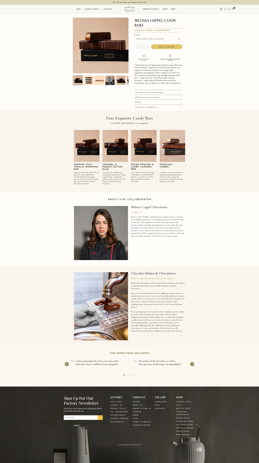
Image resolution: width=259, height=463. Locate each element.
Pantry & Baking (185, 428)
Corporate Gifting (150, 9)
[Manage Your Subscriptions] (221, 9)
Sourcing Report (142, 425)
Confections (182, 431)
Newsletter (161, 402)
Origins (136, 402)
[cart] (232, 9)
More (173, 9)
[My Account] (225, 9)
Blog (135, 418)
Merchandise (182, 435)
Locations (107, 9)
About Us (137, 405)
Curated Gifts (183, 402)
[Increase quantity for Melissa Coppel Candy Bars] (148, 46)
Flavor (137, 35)
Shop (78, 9)
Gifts (179, 405)
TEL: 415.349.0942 (119, 412)
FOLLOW (160, 397)
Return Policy (118, 415)
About (165, 9)
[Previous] (67, 364)
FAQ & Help (116, 402)
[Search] (229, 9)
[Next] (192, 364)
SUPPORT (116, 397)
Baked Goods (183, 418)
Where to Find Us (142, 408)
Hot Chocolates (184, 425)
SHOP (179, 397)
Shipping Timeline (119, 418)
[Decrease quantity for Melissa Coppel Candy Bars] (136, 46)
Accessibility (117, 422)
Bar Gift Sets (183, 408)
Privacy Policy (118, 408)
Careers (137, 412)
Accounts (160, 408)
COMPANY (139, 397)
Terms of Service (142, 422)
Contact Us (116, 405)
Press (136, 415)
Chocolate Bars (184, 421)
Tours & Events (92, 9)
